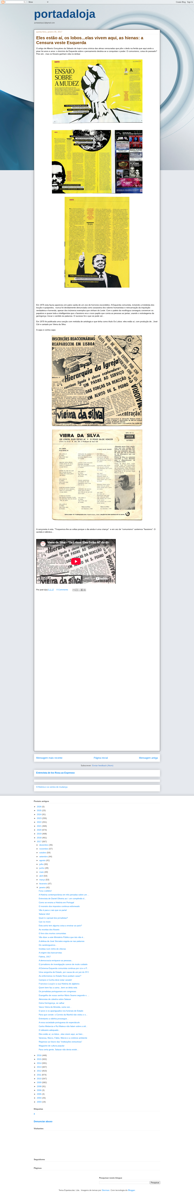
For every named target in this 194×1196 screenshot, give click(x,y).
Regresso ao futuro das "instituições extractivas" (60, 1042)
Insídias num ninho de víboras (52, 949)
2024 (39, 814)
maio (41, 872)
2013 (39, 1067)
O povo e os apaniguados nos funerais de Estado (61, 1011)
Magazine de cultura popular (51, 1046)
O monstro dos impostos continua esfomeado (59, 906)
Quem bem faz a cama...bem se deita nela (58, 987)
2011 (39, 1075)
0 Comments (62, 589)
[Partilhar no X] (79, 589)
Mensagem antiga (148, 758)
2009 (39, 1082)
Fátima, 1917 (45, 956)
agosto (42, 860)
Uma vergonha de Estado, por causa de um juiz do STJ (64, 972)
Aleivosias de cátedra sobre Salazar (55, 999)
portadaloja (64, 14)
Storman (105, 1190)
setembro (43, 856)
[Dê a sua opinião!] (76, 589)
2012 (39, 1071)
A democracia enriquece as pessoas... (56, 960)
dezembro (44, 845)
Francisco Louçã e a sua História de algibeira (59, 984)
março (42, 879)
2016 (39, 1055)
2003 (39, 1102)
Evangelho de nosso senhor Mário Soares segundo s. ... (64, 995)
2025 (39, 810)
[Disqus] (97, 634)
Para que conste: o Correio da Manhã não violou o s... (63, 1014)
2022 (39, 822)
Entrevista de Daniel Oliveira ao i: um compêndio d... (62, 898)
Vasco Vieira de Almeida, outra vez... (55, 1007)
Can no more (45, 922)
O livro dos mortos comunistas (52, 933)
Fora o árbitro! (45, 891)
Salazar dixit (44, 914)
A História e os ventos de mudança (51, 787)
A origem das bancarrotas (50, 953)
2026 (39, 806)
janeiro (42, 887)
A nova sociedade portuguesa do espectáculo (59, 1022)
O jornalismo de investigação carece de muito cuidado (63, 964)
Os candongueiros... (48, 945)
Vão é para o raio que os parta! (53, 910)
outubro (43, 852)
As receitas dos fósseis (49, 929)
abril (41, 876)
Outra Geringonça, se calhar (51, 1003)
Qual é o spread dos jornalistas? (53, 918)
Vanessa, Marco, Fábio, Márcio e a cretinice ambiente (63, 1038)
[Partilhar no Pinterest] (84, 589)
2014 (39, 1063)
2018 (39, 838)
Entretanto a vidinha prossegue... (54, 1018)
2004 (39, 1098)
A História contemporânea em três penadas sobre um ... (64, 895)
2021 (39, 826)
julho (41, 864)
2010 (39, 1078)
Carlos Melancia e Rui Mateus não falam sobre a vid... (63, 1026)
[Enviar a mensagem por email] (73, 589)
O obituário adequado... (49, 1030)
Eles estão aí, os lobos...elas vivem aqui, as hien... (61, 1034)
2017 (39, 841)
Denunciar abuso (43, 1121)
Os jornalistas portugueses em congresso (57, 991)
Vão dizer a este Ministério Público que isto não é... (62, 937)
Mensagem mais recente (49, 758)
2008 (39, 1086)
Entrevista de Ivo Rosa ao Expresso (55, 772)
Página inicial (101, 758)
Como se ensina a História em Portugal (56, 902)
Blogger (131, 1190)
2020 (39, 830)
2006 (39, 1090)
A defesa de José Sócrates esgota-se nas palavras (61, 941)
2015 (39, 1059)
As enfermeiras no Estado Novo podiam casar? (60, 976)
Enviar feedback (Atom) (102, 765)
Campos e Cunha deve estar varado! (55, 980)
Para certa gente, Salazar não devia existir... (59, 1049)
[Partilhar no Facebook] (82, 589)
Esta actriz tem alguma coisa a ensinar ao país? (60, 925)
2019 (39, 834)
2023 (39, 818)
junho (42, 868)
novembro (44, 849)
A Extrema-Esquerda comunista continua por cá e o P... (63, 968)
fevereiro (43, 883)
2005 (39, 1094)
